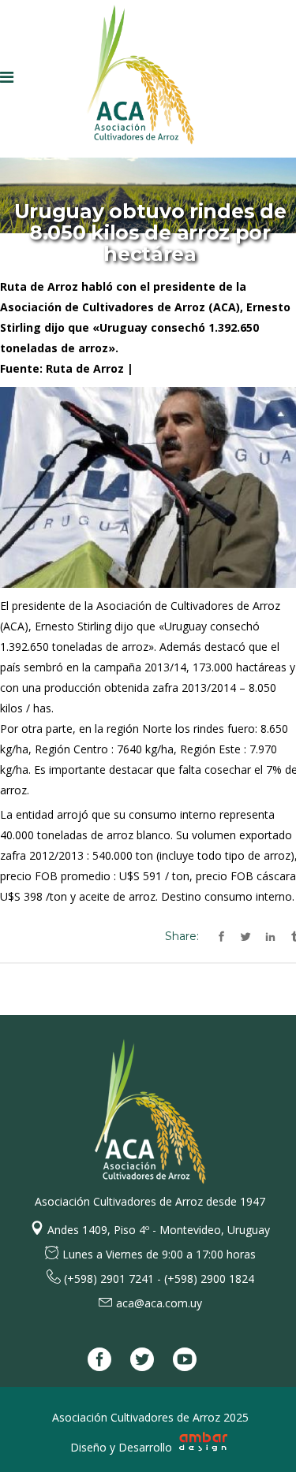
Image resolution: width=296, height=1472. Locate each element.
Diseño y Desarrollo (122, 1447)
